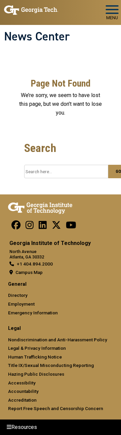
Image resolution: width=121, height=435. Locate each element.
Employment (21, 304)
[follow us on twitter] (56, 226)
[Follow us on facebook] (16, 226)
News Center (37, 36)
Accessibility (22, 382)
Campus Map (29, 272)
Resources (24, 427)
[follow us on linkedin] (43, 226)
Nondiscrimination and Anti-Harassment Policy (57, 339)
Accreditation (22, 400)
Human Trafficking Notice (35, 357)
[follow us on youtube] (71, 226)
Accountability (23, 391)
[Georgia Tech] (40, 207)
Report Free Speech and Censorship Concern (55, 408)
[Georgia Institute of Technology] (31, 9)
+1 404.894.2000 (35, 264)
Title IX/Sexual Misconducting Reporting (51, 365)
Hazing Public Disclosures (36, 374)
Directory (18, 295)
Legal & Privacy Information (37, 348)
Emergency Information (33, 312)
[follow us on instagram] (30, 226)
